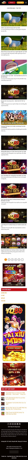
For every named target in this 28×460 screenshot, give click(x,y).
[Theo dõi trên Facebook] (8, 424)
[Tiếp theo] (22, 259)
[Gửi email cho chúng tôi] (13, 424)
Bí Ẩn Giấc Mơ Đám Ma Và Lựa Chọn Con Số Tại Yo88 (15, 398)
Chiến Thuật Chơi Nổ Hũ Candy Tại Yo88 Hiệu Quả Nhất (15, 413)
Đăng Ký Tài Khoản (22, 441)
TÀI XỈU (3, 301)
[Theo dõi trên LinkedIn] (17, 424)
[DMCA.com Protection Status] (14, 451)
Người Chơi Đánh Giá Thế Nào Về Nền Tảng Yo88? (13, 250)
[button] (26, 2)
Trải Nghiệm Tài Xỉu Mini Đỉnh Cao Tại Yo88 (16, 403)
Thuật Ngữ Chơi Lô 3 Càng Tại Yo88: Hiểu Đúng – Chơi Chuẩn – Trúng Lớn (15, 393)
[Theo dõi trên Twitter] (10, 424)
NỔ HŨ (3, 298)
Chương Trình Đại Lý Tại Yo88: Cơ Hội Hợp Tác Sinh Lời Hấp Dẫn (13, 127)
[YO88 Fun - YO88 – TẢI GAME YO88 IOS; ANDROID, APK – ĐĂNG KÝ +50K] (4, 2)
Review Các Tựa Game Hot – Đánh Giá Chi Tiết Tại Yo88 (13, 101)
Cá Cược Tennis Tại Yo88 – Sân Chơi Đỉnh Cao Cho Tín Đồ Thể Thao (14, 76)
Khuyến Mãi (14, 441)
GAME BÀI (4, 293)
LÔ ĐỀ (2, 295)
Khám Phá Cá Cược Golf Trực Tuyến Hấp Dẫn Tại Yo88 (14, 51)
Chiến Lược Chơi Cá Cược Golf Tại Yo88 (10, 27)
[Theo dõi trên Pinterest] (15, 424)
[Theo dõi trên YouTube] (20, 424)
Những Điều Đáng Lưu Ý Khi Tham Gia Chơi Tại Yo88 (13, 151)
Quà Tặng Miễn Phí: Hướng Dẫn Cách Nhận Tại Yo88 (13, 175)
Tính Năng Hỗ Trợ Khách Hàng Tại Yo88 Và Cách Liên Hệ (13, 225)
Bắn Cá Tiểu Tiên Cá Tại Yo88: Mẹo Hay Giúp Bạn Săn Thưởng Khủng (16, 408)
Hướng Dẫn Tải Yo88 (6, 441)
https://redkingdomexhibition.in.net (14, 448)
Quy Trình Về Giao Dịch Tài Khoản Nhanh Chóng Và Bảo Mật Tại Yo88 (13, 200)
